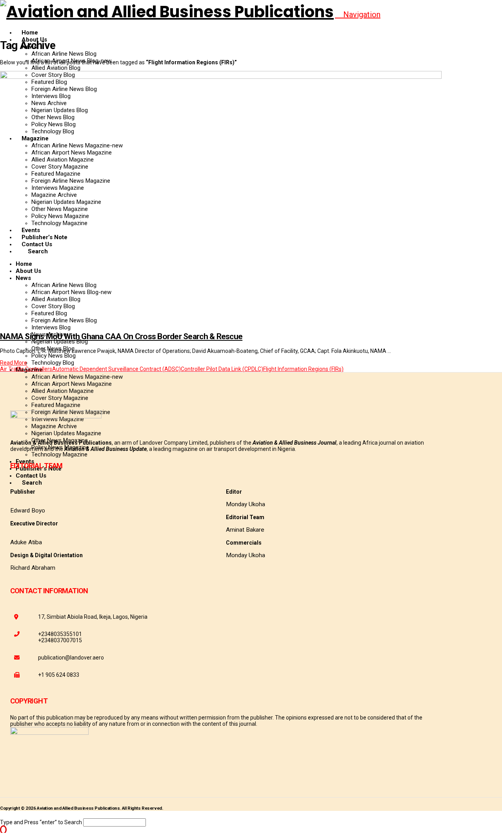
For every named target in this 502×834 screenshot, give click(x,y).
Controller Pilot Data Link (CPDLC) (222, 369)
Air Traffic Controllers (26, 369)
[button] (357, 14)
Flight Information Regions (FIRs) (303, 369)
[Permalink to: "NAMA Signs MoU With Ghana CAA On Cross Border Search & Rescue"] (221, 77)
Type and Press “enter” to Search (41, 822)
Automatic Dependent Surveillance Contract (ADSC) (116, 369)
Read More (13, 363)
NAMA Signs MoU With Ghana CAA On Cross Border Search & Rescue (121, 336)
